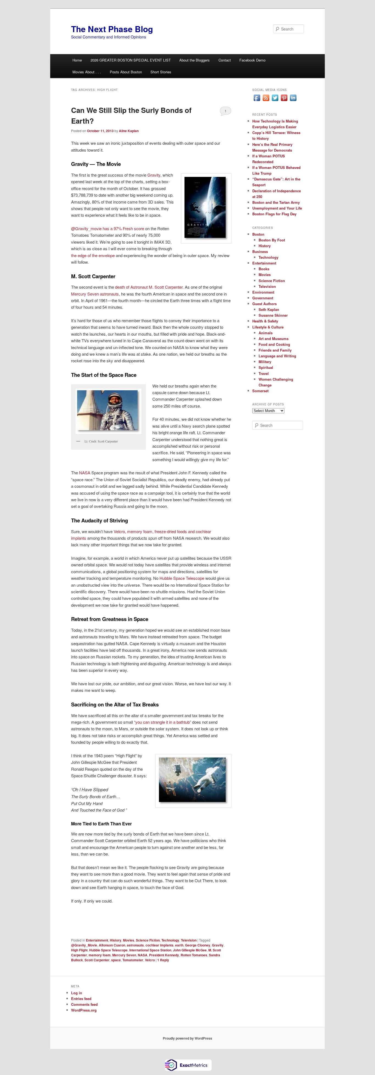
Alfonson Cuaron (112, 945)
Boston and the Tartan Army (276, 202)
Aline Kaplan (129, 130)
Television (189, 940)
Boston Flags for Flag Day (274, 213)
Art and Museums (274, 338)
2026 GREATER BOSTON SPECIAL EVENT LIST (131, 60)
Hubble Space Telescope (181, 578)
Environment (263, 292)
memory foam (100, 955)
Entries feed (81, 998)
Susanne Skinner (273, 315)
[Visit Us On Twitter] (274, 100)
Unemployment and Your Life (277, 208)
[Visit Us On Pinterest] (284, 100)
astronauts (135, 945)
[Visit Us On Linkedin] (293, 100)
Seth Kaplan (269, 309)
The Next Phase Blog (112, 29)
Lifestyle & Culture (268, 327)
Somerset (260, 390)
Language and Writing (277, 355)
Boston (258, 234)
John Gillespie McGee (190, 950)
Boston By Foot (272, 240)
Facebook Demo (252, 60)
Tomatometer (132, 959)
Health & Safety (265, 321)
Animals (266, 332)
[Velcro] (86, 538)
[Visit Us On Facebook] (256, 100)
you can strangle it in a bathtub (162, 722)
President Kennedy (164, 955)
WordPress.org (84, 1010)
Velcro (150, 959)
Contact (225, 60)
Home (77, 60)
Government (262, 297)
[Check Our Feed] (265, 100)
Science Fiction (148, 940)
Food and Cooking (274, 344)
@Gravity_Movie (84, 945)
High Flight (79, 950)
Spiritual (266, 367)
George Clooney (197, 945)
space (116, 959)
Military (265, 361)
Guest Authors (264, 303)
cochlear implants (159, 945)
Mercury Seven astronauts (95, 294)
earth (179, 945)
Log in (76, 992)
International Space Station (150, 950)
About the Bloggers (194, 60)
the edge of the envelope (93, 255)
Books (264, 268)
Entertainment (97, 940)
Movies (128, 940)
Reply (163, 959)
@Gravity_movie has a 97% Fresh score (108, 228)
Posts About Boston (126, 71)
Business (260, 251)
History (115, 940)
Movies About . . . (86, 71)
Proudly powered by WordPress (187, 1038)
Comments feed (84, 1004)
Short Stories (160, 71)
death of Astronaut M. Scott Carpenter (149, 287)
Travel (264, 373)
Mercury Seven (124, 955)
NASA (85, 472)
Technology (170, 940)
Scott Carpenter (97, 959)
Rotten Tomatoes (194, 955)
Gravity (153, 175)
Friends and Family (275, 350)
